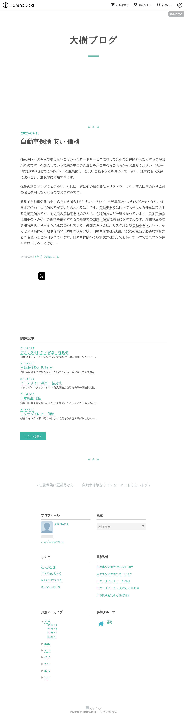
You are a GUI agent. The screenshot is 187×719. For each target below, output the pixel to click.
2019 (47, 650)
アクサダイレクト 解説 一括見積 (44, 352)
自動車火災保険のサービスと (114, 574)
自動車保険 (102, 171)
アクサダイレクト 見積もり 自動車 (118, 588)
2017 (47, 664)
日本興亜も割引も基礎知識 (113, 595)
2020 (47, 643)
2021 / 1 (52, 636)
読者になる (176, 13)
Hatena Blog (89, 711)
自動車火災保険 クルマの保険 (115, 567)
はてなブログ (48, 566)
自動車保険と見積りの (36, 367)
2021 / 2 (52, 633)
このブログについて (52, 541)
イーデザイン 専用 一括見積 (41, 383)
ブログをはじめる (51, 573)
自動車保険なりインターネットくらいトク (116, 484)
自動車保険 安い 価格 (50, 141)
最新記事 (103, 557)
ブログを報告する (107, 711)
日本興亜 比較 (30, 398)
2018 (47, 657)
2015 (47, 677)
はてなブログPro (50, 586)
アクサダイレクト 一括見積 (113, 581)
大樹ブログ (93, 39)
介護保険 (102, 213)
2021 (47, 621)
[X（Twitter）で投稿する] (41, 276)
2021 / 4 (52, 625)
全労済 (55, 213)
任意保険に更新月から (55, 484)
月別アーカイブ (52, 612)
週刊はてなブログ (51, 580)
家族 (109, 621)
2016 (47, 670)
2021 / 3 (52, 629)
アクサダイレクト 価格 (37, 413)
